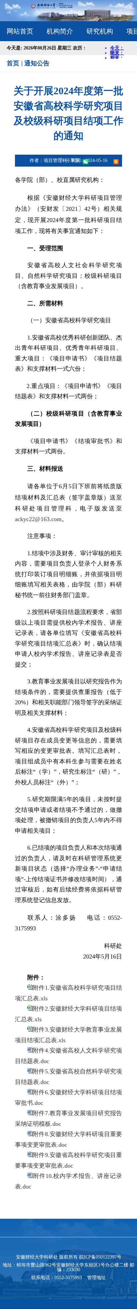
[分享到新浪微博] (97, 160)
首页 (13, 63)
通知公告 (37, 63)
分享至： (75, 160)
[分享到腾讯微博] (104, 160)
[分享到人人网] (110, 160)
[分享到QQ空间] (90, 160)
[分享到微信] (85, 161)
